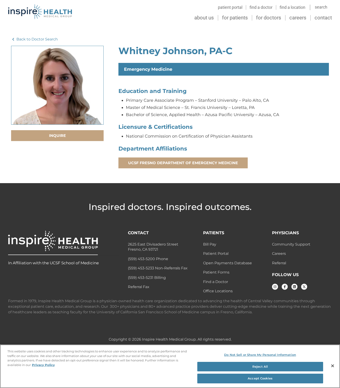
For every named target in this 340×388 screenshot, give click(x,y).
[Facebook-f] (285, 287)
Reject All (260, 366)
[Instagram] (275, 287)
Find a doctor (261, 7)
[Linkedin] (294, 287)
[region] (170, 366)
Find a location (292, 7)
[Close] (333, 366)
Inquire (57, 135)
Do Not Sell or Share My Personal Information (260, 355)
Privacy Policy (43, 365)
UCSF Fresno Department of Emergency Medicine (183, 163)
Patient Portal (230, 7)
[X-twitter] (304, 287)
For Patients (235, 18)
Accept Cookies (260, 378)
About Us (204, 18)
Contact (323, 18)
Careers (297, 18)
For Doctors (268, 18)
